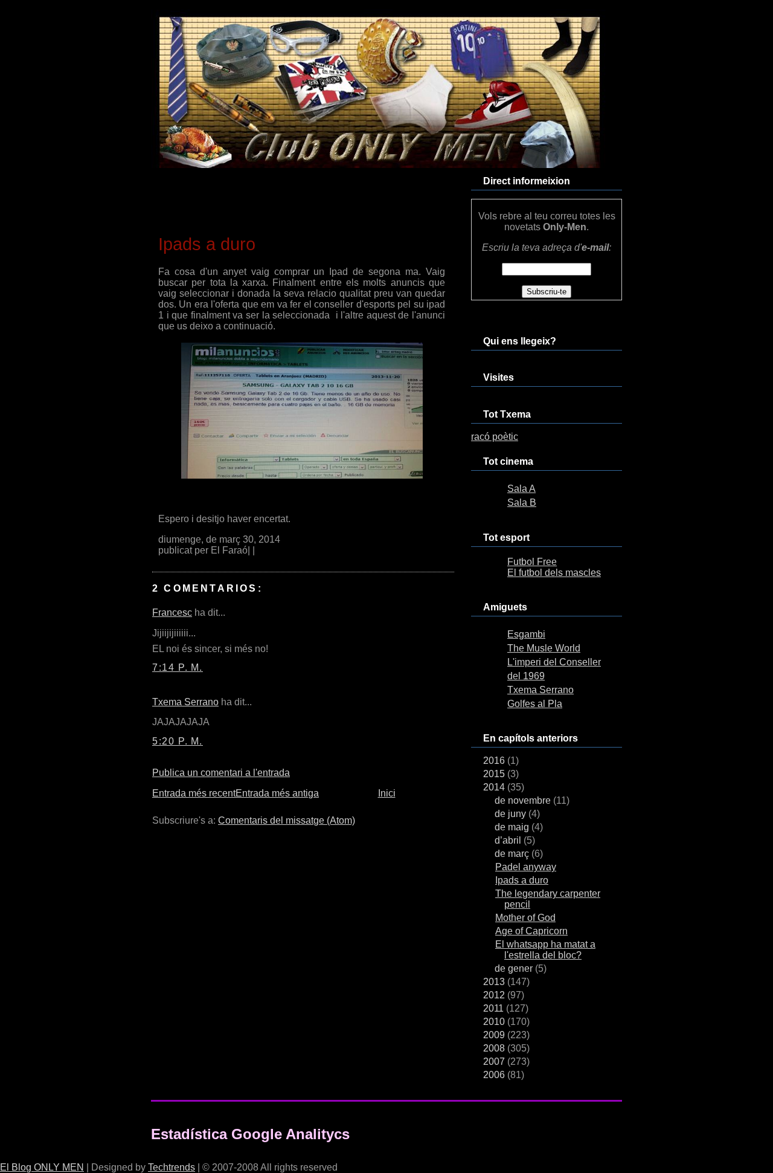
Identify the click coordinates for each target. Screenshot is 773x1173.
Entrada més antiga (277, 793)
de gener (515, 968)
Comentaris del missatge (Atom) (286, 820)
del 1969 (526, 676)
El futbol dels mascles (554, 572)
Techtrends (171, 1167)
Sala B (521, 502)
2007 (495, 1061)
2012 (495, 995)
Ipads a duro (206, 244)
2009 (495, 1035)
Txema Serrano (185, 702)
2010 (495, 1021)
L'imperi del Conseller (554, 662)
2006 (495, 1075)
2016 (495, 760)
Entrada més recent (194, 793)
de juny (511, 814)
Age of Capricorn (531, 931)
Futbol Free (532, 562)
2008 (495, 1048)
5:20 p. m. (177, 741)
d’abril (509, 840)
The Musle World (543, 648)
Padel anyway (525, 867)
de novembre (524, 800)
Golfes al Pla (534, 704)
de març (513, 853)
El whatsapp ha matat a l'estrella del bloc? (545, 949)
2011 (494, 1008)
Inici (387, 793)
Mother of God (525, 918)
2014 (495, 787)
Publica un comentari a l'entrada (221, 772)
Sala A (521, 488)
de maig (513, 827)
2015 (495, 774)
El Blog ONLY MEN (42, 1167)
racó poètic (494, 436)
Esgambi (526, 634)
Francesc (172, 612)
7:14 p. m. (177, 667)
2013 (495, 982)
